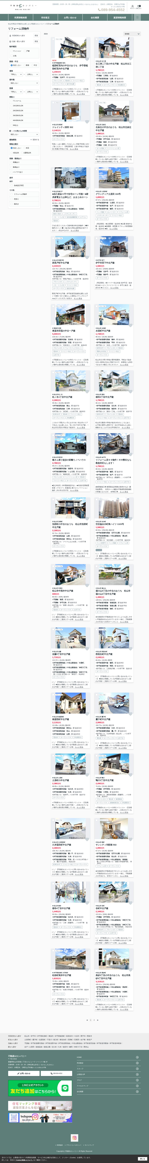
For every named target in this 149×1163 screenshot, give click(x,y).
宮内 (64, 63)
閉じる (142, 1159)
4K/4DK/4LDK (18, 120)
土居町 (60, 778)
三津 (111, 82)
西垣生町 (104, 651)
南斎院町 (61, 717)
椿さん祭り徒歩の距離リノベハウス (69, 460)
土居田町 (104, 191)
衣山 (68, 271)
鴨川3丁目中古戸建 (105, 780)
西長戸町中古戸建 (60, 263)
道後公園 (69, 136)
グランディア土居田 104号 (108, 194)
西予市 (83, 1036)
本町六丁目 (83, 274)
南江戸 (60, 191)
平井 (113, 342)
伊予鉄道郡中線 (102, 203)
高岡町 (70, 1040)
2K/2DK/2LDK (18, 110)
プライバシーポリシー (73, 1145)
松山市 (99, 61)
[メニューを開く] (137, 17)
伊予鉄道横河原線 (59, 339)
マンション (17, 51)
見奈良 (70, 339)
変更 (36, 35)
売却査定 (45, 17)
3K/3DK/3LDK (18, 115)
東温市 (56, 328)
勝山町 (124, 536)
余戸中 (104, 457)
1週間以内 (27, 153)
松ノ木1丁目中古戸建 (62, 397)
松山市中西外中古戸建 (62, 591)
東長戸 (89, 1040)
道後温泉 (113, 603)
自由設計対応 (19, 185)
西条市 (89, 1036)
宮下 (103, 260)
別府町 (60, 521)
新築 (27, 65)
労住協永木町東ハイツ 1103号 (110, 524)
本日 (27, 148)
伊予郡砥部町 (58, 63)
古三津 (104, 61)
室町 (103, 842)
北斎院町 (42, 1040)
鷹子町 (104, 717)
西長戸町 (61, 260)
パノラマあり (18, 172)
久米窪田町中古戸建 (61, 845)
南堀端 (124, 859)
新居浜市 (69, 1036)
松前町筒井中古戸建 (61, 975)
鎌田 (111, 209)
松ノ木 (60, 394)
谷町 (103, 906)
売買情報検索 (20, 17)
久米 (113, 728)
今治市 (76, 1036)
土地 (14, 56)
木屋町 (81, 663)
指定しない (17, 65)
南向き (16, 204)
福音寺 (114, 409)
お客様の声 (81, 1074)
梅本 (113, 339)
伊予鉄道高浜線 (102, 79)
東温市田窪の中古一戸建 (63, 331)
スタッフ (80, 1069)
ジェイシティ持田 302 (62, 127)
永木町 (104, 521)
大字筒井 (65, 973)
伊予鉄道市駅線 (59, 136)
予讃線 (55, 77)
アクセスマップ (82, 1086)
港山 (68, 406)
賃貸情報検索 (119, 17)
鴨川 (103, 778)
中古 (35, 65)
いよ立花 (71, 471)
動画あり (16, 167)
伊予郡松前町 (58, 973)
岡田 (111, 666)
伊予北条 (106, 139)
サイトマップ (89, 1145)
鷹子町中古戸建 (103, 719)
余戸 (111, 206)
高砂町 (104, 973)
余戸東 (83, 1040)
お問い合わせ (70, 17)
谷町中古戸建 (102, 908)
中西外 (60, 588)
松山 (61, 206)
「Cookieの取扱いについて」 (24, 1160)
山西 (111, 79)
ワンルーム (17, 101)
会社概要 (95, 17)
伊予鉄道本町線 (102, 996)
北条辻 (104, 124)
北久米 (114, 406)
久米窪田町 (61, 842)
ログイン (132, 8)
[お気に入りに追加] (87, 59)
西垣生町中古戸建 (104, 654)
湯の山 (104, 588)
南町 (111, 609)
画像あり (16, 162)
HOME (79, 1057)
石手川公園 (116, 533)
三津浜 (105, 75)
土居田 (112, 203)
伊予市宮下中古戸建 (105, 263)
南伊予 (105, 274)
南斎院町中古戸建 (60, 719)
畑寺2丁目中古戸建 (105, 397)
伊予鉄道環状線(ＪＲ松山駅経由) (65, 209)
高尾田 (77, 1040)
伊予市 (99, 260)
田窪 (59, 328)
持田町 (60, 124)
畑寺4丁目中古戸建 (61, 908)
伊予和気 (106, 789)
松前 (68, 984)
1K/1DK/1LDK (18, 106)
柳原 (105, 142)
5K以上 (15, 125)
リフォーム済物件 (20, 194)
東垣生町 (63, 1040)
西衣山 (68, 539)
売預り (16, 199)
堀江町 (56, 1040)
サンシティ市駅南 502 (106, 845)
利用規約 (60, 1145)
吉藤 (59, 651)
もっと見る (81, 94)
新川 (68, 987)
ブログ (79, 1080)
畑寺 (103, 394)
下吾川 (49, 1040)
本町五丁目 (114, 996)
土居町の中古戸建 (60, 780)
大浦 (105, 145)
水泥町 (104, 328)
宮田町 (81, 209)
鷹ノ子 (114, 731)
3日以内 (16, 153)
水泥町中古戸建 (103, 331)
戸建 (28, 51)
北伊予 (62, 77)
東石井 (60, 457)
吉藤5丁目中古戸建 (61, 654)
